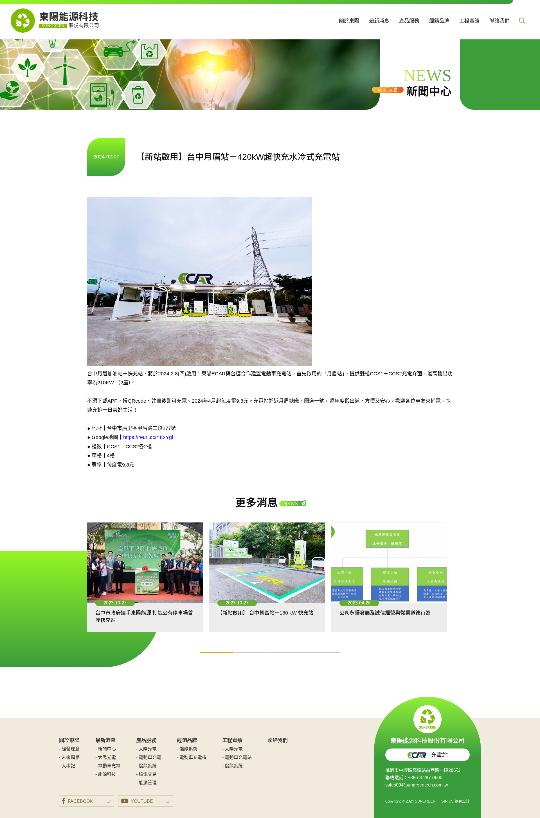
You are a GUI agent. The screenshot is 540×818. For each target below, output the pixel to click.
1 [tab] (217, 652)
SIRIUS (447, 801)
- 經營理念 (69, 749)
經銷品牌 (439, 21)
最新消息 (379, 21)
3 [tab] (287, 652)
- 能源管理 (146, 782)
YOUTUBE (142, 801)
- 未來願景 (69, 757)
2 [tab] (252, 652)
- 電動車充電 (107, 765)
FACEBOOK (80, 801)
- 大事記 (67, 765)
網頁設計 (462, 801)
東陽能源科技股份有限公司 (427, 740)
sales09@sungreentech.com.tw (416, 785)
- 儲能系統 (146, 765)
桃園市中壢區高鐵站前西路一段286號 (422, 770)
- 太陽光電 (105, 757)
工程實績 (469, 21)
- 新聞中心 (105, 749)
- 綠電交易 (146, 774)
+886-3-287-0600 (425, 777)
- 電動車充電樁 (191, 757)
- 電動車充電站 (237, 757)
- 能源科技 (105, 774)
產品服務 (409, 21)
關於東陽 (349, 21)
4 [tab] (322, 652)
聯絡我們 (499, 21)
